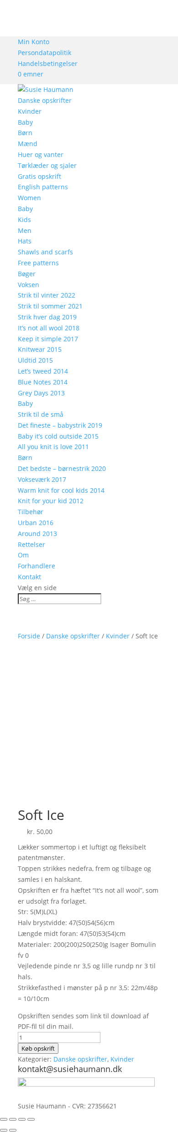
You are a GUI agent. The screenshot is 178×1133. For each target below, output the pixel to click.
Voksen (28, 284)
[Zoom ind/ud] (3, 1119)
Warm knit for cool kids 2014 (61, 490)
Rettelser (31, 544)
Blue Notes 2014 (43, 382)
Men (24, 230)
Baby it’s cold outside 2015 (58, 436)
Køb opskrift (38, 1048)
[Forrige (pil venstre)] (3, 1130)
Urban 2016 (35, 522)
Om (23, 555)
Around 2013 (37, 533)
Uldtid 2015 (35, 360)
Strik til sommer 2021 (50, 306)
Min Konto (33, 41)
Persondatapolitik (44, 52)
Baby (25, 122)
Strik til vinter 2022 (46, 295)
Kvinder (30, 111)
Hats (24, 241)
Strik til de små (40, 414)
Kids (24, 219)
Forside (29, 636)
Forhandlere (36, 565)
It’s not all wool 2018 (48, 328)
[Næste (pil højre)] (12, 1130)
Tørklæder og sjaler (47, 165)
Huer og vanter (40, 154)
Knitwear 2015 (40, 349)
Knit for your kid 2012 (51, 500)
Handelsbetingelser (48, 63)
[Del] (22, 1119)
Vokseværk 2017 (42, 479)
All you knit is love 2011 (53, 446)
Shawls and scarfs (45, 252)
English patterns (43, 186)
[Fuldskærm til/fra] (12, 1119)
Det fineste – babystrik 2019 (60, 425)
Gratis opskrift (39, 176)
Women (29, 197)
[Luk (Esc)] (31, 1119)
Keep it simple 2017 (48, 338)
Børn (25, 132)
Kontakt (29, 576)
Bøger (27, 273)
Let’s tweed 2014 (43, 371)
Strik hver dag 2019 (47, 317)
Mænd (27, 143)
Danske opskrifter (45, 100)
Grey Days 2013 (41, 393)
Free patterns (38, 262)
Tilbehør (30, 511)
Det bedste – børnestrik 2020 (62, 468)
